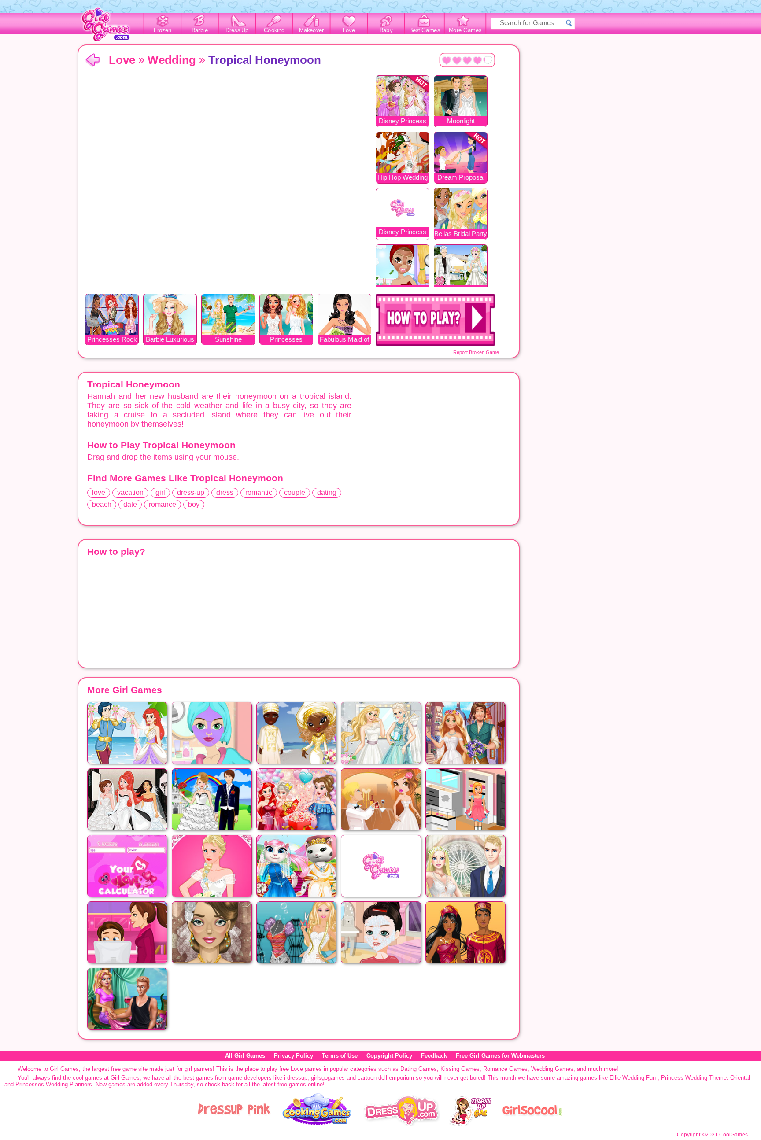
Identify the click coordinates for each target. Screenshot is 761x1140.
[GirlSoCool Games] (532, 1124)
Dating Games (418, 1069)
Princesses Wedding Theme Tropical (286, 340)
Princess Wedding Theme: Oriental (705, 1077)
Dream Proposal (460, 177)
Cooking (274, 30)
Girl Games (92, 60)
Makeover (311, 30)
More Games (465, 30)
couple (294, 492)
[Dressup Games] (401, 1124)
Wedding (172, 59)
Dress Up (237, 30)
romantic (258, 492)
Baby (386, 30)
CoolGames (733, 1135)
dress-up (190, 492)
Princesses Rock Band (112, 340)
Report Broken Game (476, 352)
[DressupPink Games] (234, 1124)
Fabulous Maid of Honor (344, 340)
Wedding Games (552, 1069)
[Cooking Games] (317, 1124)
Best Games (424, 30)
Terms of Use (340, 1055)
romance (162, 504)
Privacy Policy (293, 1055)
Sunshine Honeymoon (228, 340)
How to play (435, 320)
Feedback (434, 1055)
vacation (130, 492)
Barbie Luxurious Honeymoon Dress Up (170, 340)
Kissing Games (460, 1069)
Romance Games (505, 1069)
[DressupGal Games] (470, 1124)
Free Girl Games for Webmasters (500, 1055)
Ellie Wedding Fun (633, 1077)
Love (349, 30)
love (98, 492)
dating (326, 492)
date (130, 504)
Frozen (163, 30)
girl (160, 492)
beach (101, 504)
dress (224, 492)
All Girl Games (245, 1055)
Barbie (200, 30)
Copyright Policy (389, 1055)
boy (193, 504)
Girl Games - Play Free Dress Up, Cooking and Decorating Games (110, 27)
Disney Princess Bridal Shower (402, 121)
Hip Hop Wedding (402, 177)
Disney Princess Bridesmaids (402, 232)
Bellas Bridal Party (460, 233)
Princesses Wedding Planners (53, 1084)
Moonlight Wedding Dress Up (461, 121)
